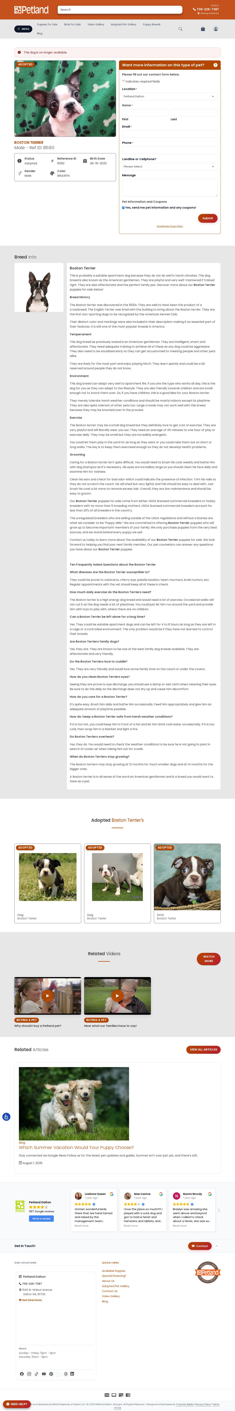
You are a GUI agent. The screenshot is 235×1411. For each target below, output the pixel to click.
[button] (218, 1211)
